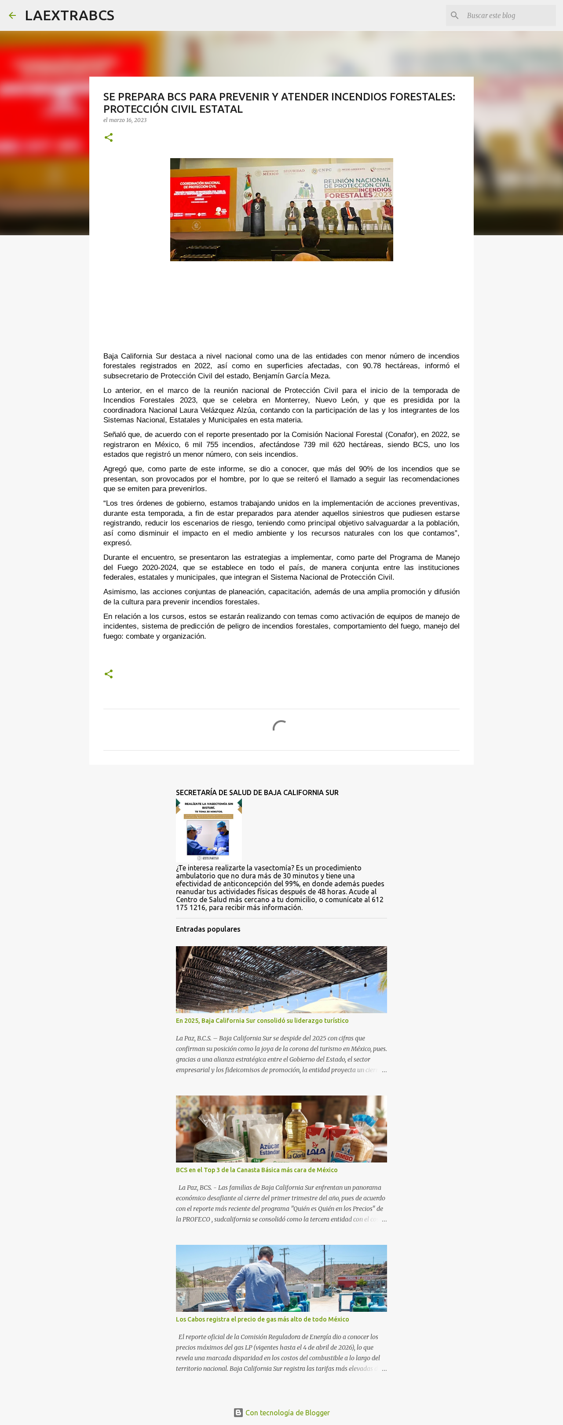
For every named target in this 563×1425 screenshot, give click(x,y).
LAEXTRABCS (69, 15)
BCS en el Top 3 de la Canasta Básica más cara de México (257, 1169)
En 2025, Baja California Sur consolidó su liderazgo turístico (262, 1020)
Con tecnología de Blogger (287, 1413)
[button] (108, 138)
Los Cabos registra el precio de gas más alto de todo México (262, 1319)
